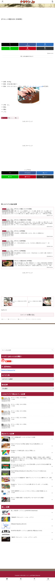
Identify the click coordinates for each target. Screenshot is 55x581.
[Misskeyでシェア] (46, 445)
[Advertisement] (27, 13)
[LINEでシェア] (9, 453)
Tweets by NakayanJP (7, 370)
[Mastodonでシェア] (21, 445)
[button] (45, 48)
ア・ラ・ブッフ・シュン (34, 86)
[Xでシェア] (9, 445)
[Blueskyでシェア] (34, 445)
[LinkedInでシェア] (34, 453)
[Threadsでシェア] (21, 449)
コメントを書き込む (27, 315)
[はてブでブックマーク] (46, 449)
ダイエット (5, 117)
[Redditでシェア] (34, 449)
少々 (17, 117)
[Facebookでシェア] (9, 449)
